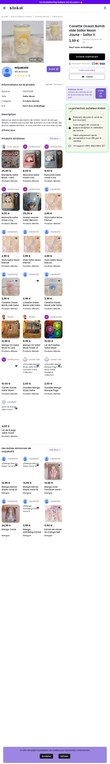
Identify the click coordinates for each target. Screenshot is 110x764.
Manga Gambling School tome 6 (32, 531)
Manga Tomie (9, 529)
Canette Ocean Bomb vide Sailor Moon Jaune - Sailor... (53, 304)
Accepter (46, 756)
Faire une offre (87, 70)
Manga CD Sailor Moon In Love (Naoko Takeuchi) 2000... (10, 347)
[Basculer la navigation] (4, 8)
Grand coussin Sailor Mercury (30, 219)
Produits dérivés (42, 16)
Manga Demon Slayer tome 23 (9, 488)
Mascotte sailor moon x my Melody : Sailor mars (31, 176)
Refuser (64, 756)
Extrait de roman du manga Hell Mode (53, 531)
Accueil (5, 16)
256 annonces (21, 71)
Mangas (6, 492)
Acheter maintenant (87, 56)
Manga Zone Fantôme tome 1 (52, 488)
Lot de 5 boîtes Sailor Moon (52, 346)
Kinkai (16, 8)
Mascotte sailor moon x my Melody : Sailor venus (10, 219)
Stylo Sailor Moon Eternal (53, 219)
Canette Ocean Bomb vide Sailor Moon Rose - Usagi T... (31, 304)
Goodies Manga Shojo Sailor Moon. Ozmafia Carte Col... (31, 389)
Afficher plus (8, 130)
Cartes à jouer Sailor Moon (9, 389)
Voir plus (54, 138)
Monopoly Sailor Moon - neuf (10, 176)
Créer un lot (101, 93)
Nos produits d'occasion (21, 16)
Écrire (52, 69)
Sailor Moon (57, 16)
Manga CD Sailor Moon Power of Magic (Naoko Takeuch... (32, 347)
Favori (89, 76)
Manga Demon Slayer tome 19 (30, 488)
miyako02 (21, 68)
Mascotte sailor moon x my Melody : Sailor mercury (52, 176)
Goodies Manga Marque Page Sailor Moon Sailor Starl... (52, 389)
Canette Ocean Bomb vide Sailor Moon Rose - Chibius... (10, 304)
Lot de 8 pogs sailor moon (9, 431)
